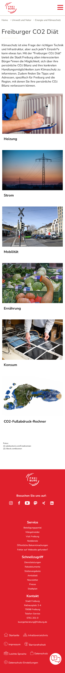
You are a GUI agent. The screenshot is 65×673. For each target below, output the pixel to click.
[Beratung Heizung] (32, 133)
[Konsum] (32, 359)
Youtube (27, 503)
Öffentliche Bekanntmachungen (32, 545)
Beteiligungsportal (32, 527)
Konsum (10, 365)
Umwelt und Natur (21, 20)
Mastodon (35, 503)
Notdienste (32, 540)
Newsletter (32, 579)
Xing (43, 503)
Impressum (15, 644)
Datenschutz (41, 653)
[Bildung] (32, 246)
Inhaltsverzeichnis (38, 635)
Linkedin (51, 503)
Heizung (10, 139)
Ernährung (12, 308)
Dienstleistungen (32, 562)
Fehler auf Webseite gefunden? (32, 549)
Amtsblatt (33, 575)
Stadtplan (32, 588)
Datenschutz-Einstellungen (23, 662)
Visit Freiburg (32, 536)
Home (5, 20)
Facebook (19, 503)
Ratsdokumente (32, 566)
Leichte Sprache (17, 653)
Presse (32, 584)
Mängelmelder (33, 532)
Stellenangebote (32, 571)
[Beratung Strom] (32, 189)
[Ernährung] (32, 302)
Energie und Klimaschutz (48, 20)
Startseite (14, 635)
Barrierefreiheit (37, 644)
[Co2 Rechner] (32, 415)
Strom (9, 195)
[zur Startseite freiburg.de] (15, 8)
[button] (32, 479)
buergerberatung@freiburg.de (32, 621)
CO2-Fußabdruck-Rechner (25, 421)
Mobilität (11, 251)
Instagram (10, 503)
